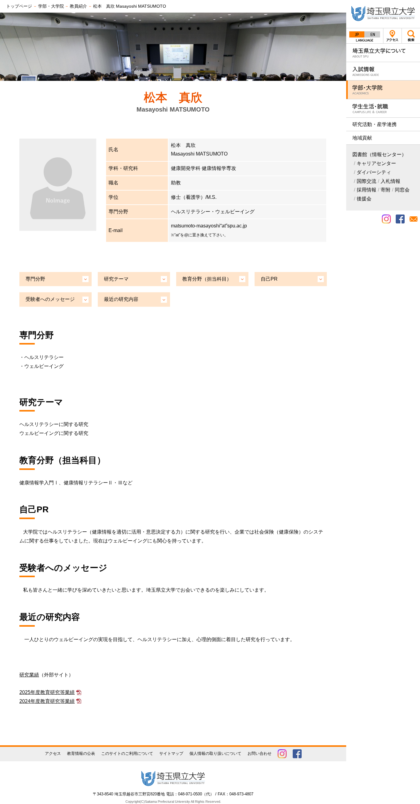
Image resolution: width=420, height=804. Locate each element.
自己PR (269, 279)
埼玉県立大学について (383, 53)
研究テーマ (116, 279)
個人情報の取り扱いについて (215, 753)
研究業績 (29, 674)
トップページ (19, 6)
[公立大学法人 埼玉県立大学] (383, 14)
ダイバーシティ (374, 172)
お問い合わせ (259, 753)
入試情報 (383, 71)
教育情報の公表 (81, 753)
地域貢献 (362, 137)
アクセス (392, 35)
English (372, 34)
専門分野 (35, 279)
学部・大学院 (383, 90)
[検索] (411, 35)
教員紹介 (78, 6)
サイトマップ (171, 753)
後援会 (364, 198)
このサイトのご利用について (127, 753)
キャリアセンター (376, 163)
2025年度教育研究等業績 (47, 692)
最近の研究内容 (121, 299)
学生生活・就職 (383, 108)
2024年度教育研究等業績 (47, 701)
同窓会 (402, 189)
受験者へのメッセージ (50, 299)
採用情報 (366, 189)
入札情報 (390, 181)
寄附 (385, 189)
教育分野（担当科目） (207, 279)
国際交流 (366, 181)
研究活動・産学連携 (374, 124)
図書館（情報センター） (379, 154)
